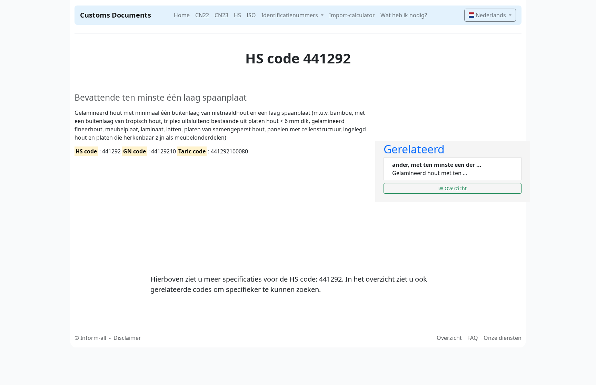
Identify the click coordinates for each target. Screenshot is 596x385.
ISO (251, 15)
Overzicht (455, 188)
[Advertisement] (220, 209)
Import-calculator (352, 15)
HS (237, 15)
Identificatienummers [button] (290, 15)
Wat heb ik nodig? (403, 15)
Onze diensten (503, 338)
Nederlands (490, 15)
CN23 (221, 15)
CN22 (202, 15)
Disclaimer (127, 338)
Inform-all (93, 338)
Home (182, 15)
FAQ (472, 338)
